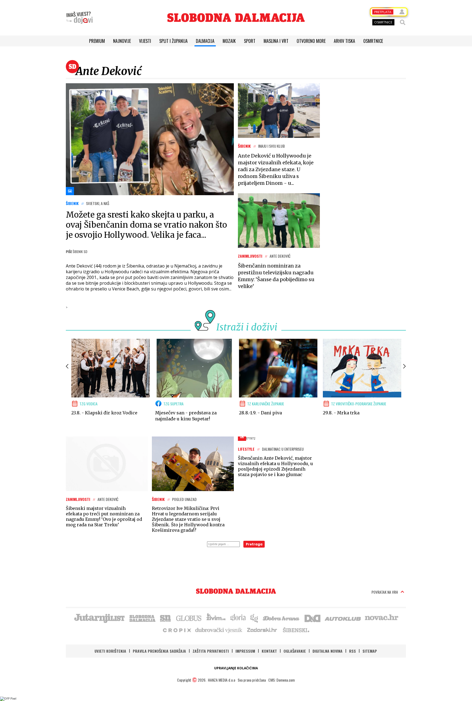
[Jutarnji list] (99, 617)
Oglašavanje (295, 651)
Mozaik (229, 41)
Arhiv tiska (344, 41)
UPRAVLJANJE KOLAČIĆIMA (236, 668)
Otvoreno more (311, 41)
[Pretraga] (402, 22)
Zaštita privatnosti (211, 651)
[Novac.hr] (381, 617)
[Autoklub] (343, 617)
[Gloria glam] (254, 617)
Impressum (245, 651)
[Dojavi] (79, 18)
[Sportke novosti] (165, 617)
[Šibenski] (295, 629)
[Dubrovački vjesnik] (219, 629)
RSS (352, 651)
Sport (249, 41)
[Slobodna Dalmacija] (236, 17)
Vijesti (145, 41)
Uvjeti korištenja (110, 651)
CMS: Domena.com (281, 680)
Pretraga (254, 544)
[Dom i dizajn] (312, 617)
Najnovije (122, 41)
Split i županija (173, 41)
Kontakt (269, 651)
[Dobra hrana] (281, 617)
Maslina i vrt (276, 41)
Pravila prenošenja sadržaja (159, 651)
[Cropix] (176, 629)
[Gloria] (237, 617)
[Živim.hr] (216, 617)
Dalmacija (205, 41)
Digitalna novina (327, 651)
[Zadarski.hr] (262, 629)
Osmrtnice (373, 41)
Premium (97, 41)
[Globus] (189, 617)
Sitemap (369, 651)
